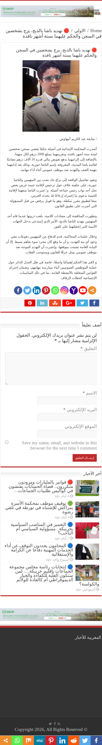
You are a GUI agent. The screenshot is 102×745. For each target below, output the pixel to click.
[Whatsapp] (55, 290)
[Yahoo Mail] (74, 290)
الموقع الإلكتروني (81, 426)
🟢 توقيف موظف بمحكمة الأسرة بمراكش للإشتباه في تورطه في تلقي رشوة (39, 507)
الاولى (79, 30)
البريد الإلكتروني (80, 409)
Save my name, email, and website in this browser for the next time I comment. (59, 445)
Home (96, 30)
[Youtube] (83, 290)
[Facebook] (18, 290)
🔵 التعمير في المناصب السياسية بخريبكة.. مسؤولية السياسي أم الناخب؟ (42, 528)
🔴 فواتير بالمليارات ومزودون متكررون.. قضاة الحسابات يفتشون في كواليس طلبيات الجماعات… (41, 486)
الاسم (90, 392)
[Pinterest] (46, 290)
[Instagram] (64, 290)
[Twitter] (27, 290)
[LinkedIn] (36, 290)
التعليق (88, 348)
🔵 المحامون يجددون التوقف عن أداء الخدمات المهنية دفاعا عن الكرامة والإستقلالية (39, 550)
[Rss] (59, 724)
